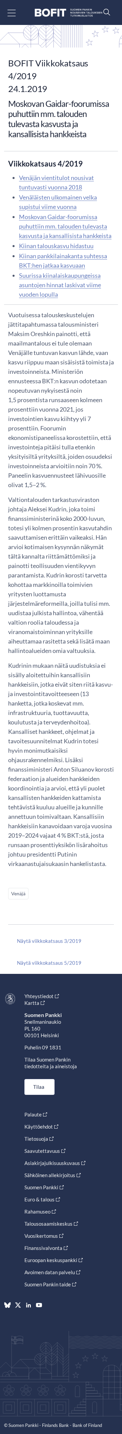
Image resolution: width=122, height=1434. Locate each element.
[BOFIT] (68, 12)
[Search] (105, 12)
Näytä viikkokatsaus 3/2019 (49, 941)
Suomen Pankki (41, 1187)
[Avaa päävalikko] (17, 12)
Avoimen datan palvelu (49, 1272)
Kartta (31, 1003)
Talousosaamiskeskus (48, 1224)
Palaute (33, 1114)
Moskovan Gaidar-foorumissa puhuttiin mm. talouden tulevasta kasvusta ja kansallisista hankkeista (65, 226)
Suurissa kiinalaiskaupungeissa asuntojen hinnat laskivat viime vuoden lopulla (60, 285)
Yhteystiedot (39, 996)
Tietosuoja (36, 1139)
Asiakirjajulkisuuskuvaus (52, 1163)
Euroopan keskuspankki (50, 1260)
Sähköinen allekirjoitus (49, 1175)
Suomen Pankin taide (47, 1284)
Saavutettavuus (42, 1151)
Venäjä (18, 893)
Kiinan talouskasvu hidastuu (56, 245)
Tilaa (38, 1087)
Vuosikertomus (41, 1236)
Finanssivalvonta (43, 1248)
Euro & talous (39, 1199)
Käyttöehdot (38, 1127)
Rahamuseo (37, 1211)
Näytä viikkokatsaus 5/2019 (49, 963)
